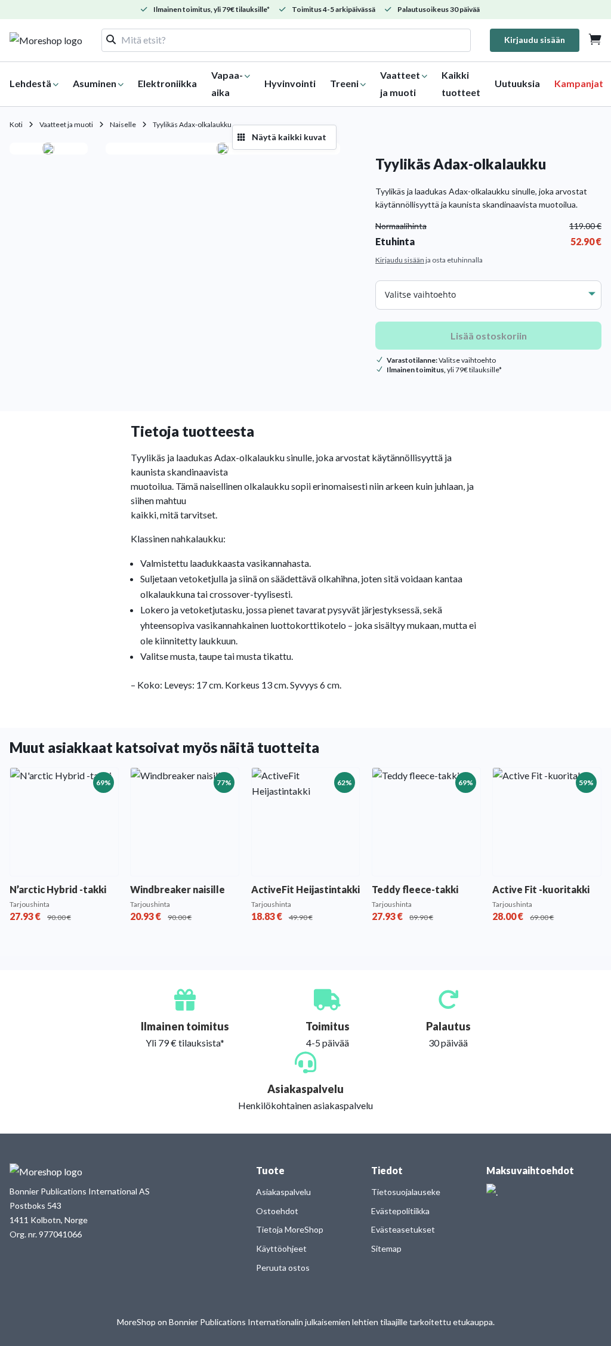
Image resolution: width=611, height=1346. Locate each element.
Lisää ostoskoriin (488, 335)
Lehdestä (30, 83)
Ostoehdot (277, 1211)
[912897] (223, 149)
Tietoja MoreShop (289, 1229)
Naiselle (123, 124)
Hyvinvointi (290, 83)
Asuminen (94, 83)
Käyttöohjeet (281, 1248)
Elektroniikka (167, 83)
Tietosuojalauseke (405, 1192)
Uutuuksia (517, 83)
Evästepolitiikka (400, 1211)
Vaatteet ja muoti (66, 124)
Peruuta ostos (283, 1267)
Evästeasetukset (403, 1229)
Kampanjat (578, 83)
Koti (16, 124)
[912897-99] (48, 149)
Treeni (344, 83)
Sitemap (386, 1248)
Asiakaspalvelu (283, 1192)
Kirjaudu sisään (534, 40)
